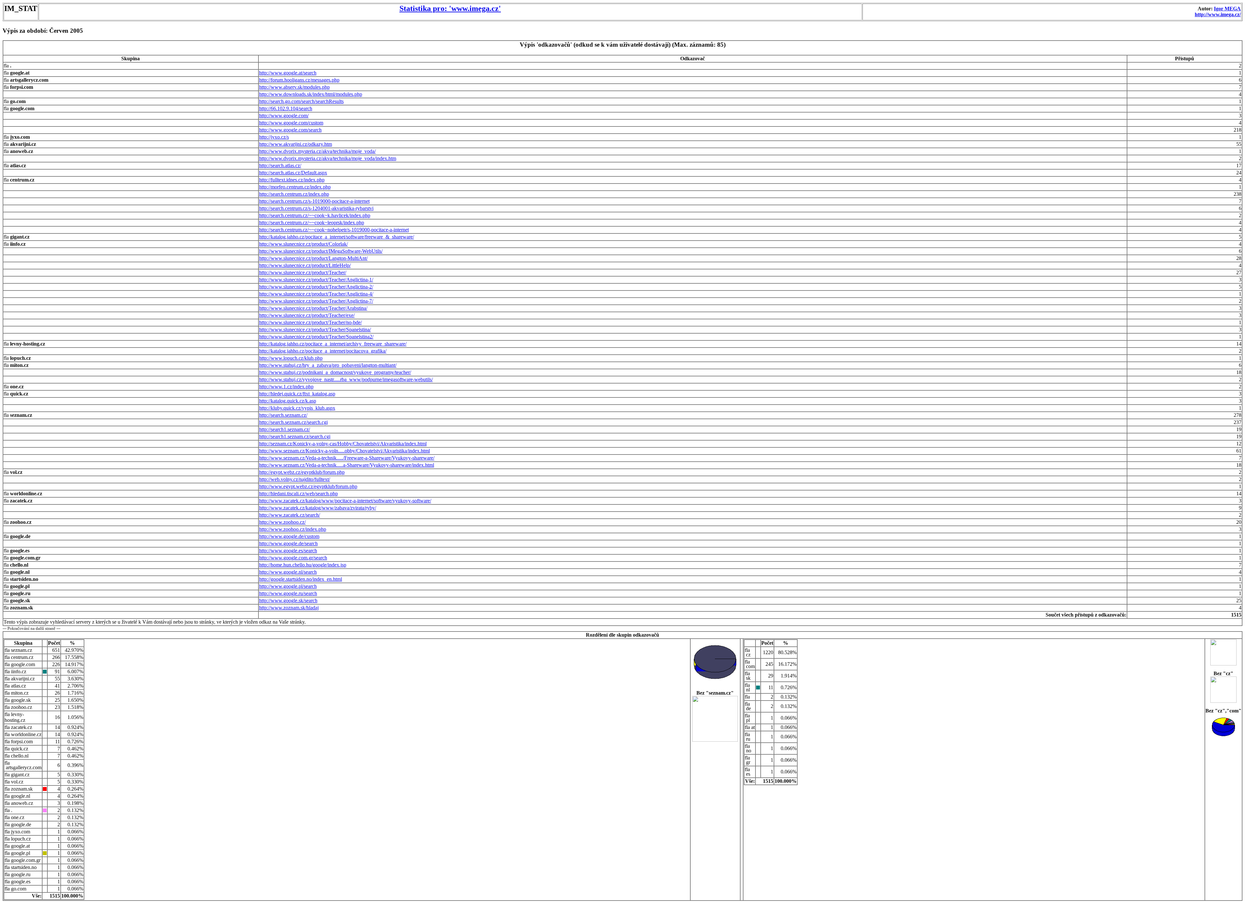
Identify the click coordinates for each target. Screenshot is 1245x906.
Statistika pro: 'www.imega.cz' (450, 8)
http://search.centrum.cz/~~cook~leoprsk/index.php (311, 222)
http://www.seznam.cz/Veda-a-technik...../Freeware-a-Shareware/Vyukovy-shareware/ (346, 458)
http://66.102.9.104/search (285, 108)
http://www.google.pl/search (288, 586)
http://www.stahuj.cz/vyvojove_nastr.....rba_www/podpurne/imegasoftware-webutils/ (346, 379)
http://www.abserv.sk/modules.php (294, 87)
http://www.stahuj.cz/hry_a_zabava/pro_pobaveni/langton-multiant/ (328, 365)
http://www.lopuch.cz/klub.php (291, 358)
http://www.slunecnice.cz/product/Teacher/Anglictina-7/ (316, 301)
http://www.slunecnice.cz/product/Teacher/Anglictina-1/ (316, 279)
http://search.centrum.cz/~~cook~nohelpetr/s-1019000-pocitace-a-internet (334, 229)
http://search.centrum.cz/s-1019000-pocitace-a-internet (314, 201)
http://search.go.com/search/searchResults (301, 101)
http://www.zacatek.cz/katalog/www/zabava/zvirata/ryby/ (317, 508)
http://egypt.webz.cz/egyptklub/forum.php (302, 472)
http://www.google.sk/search (288, 600)
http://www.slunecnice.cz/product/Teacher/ (302, 272)
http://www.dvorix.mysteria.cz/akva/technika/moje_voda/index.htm (327, 158)
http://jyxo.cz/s (274, 137)
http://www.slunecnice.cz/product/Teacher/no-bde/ (310, 322)
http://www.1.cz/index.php (286, 386)
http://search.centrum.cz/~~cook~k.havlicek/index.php (314, 215)
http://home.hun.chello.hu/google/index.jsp (302, 565)
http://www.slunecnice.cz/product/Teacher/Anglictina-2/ (316, 286)
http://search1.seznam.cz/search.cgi (294, 436)
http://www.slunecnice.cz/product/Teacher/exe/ (307, 315)
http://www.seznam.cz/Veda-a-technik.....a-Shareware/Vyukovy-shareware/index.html (346, 465)
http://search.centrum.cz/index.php (294, 194)
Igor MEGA (1227, 8)
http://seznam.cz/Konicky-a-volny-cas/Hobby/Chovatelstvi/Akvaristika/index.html (343, 443)
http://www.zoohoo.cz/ (282, 522)
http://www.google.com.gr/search (293, 557)
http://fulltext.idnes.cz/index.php (292, 179)
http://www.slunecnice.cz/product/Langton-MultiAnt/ (313, 258)
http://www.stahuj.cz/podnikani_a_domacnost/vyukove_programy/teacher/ (335, 372)
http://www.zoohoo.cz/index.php (292, 529)
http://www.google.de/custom (289, 536)
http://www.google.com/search (290, 130)
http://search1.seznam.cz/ (284, 429)
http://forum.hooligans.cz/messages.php (299, 80)
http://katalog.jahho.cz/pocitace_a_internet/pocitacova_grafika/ (322, 351)
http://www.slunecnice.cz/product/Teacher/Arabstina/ (313, 308)
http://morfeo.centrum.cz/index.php (295, 187)
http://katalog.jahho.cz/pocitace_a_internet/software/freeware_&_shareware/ (336, 237)
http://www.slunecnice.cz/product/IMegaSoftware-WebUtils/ (321, 251)
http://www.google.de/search (288, 543)
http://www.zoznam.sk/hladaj (289, 607)
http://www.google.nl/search (288, 572)
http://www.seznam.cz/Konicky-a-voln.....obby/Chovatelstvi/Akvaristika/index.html (344, 450)
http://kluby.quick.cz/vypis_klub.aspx (297, 408)
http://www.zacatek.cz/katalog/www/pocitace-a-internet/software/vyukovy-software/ (345, 500)
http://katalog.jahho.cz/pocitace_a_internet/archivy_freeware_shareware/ (333, 344)
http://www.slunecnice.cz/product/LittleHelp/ (305, 265)
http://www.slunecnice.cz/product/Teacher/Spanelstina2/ (316, 336)
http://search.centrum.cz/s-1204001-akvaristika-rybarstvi (316, 208)
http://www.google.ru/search (288, 593)
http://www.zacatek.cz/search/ (289, 515)
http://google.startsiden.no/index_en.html (300, 579)
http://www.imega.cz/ (1218, 14)
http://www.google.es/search (288, 550)
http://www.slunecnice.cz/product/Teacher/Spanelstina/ (315, 329)
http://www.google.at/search (287, 73)
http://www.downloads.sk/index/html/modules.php (310, 94)
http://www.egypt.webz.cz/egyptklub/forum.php (308, 486)
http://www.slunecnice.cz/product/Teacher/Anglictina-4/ (316, 294)
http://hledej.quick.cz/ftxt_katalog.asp (297, 393)
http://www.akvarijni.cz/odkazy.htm (295, 144)
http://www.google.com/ (284, 115)
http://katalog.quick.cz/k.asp (287, 401)
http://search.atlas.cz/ (280, 165)
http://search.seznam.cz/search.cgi (293, 422)
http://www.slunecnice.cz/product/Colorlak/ (303, 244)
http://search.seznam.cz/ (283, 415)
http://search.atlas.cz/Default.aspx (293, 172)
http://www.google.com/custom (291, 122)
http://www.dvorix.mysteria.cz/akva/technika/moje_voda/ (317, 151)
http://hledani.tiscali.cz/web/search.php (298, 493)
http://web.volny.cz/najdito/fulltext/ (294, 479)
